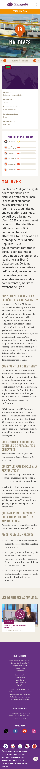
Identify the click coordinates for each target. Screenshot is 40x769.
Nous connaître (20, 675)
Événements (20, 671)
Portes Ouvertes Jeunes (20, 689)
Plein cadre (9, 622)
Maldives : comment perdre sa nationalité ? (15, 626)
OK (36, 759)
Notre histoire (20, 677)
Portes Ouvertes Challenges (20, 694)
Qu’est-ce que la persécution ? (20, 660)
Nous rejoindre (20, 680)
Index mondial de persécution (20, 663)
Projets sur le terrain (20, 665)
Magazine (20, 685)
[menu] (3, 4)
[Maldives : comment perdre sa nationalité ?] (20, 615)
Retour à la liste (20, 60)
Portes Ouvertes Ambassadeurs (20, 692)
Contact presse (20, 668)
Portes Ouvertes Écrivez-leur (20, 697)
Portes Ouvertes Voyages (20, 699)
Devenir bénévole (20, 682)
